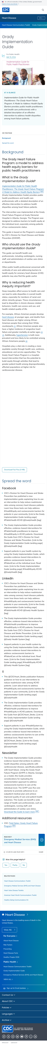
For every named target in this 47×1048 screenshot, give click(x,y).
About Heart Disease (11, 940)
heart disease (8, 317)
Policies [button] (6, 1007)
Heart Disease (9, 17)
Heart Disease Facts (10, 953)
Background (6, 138)
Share (41, 852)
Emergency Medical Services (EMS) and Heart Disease (22, 886)
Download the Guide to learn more (19, 811)
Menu (40, 18)
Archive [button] (6, 1020)
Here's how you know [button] (10, 4)
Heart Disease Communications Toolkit (16, 25)
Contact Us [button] (8, 995)
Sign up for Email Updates (16, 988)
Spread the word (8, 143)
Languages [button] (7, 1013)
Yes (5, 865)
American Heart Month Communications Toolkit (20, 895)
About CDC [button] (7, 1001)
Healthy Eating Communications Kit (16, 900)
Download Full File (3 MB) (14, 469)
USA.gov (14, 1043)
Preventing (7, 949)
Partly (15, 865)
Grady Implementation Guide (14, 971)
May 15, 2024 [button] (11, 57)
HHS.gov (5, 1043)
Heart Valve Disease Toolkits (14, 890)
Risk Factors (7, 945)
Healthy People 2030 (11, 957)
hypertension (22, 335)
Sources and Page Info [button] (15, 852)
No (24, 865)
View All (8, 929)
